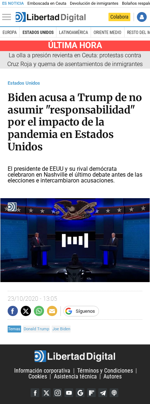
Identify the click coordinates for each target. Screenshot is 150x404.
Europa (10, 32)
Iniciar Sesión (142, 17)
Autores (112, 376)
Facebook (35, 392)
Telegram (102, 392)
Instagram (57, 392)
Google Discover (80, 392)
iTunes (114, 392)
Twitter (46, 392)
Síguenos (85, 311)
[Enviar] (39, 311)
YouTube (68, 392)
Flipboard (91, 392)
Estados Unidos (38, 32)
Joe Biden (61, 329)
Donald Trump (36, 329)
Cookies (37, 376)
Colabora (119, 17)
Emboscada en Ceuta (46, 3)
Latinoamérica (73, 32)
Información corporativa (42, 370)
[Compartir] (13, 311)
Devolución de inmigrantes (94, 3)
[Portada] (51, 17)
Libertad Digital (75, 356)
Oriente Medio (107, 32)
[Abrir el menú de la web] (8, 17)
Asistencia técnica (75, 376)
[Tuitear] (26, 311)
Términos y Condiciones (105, 370)
